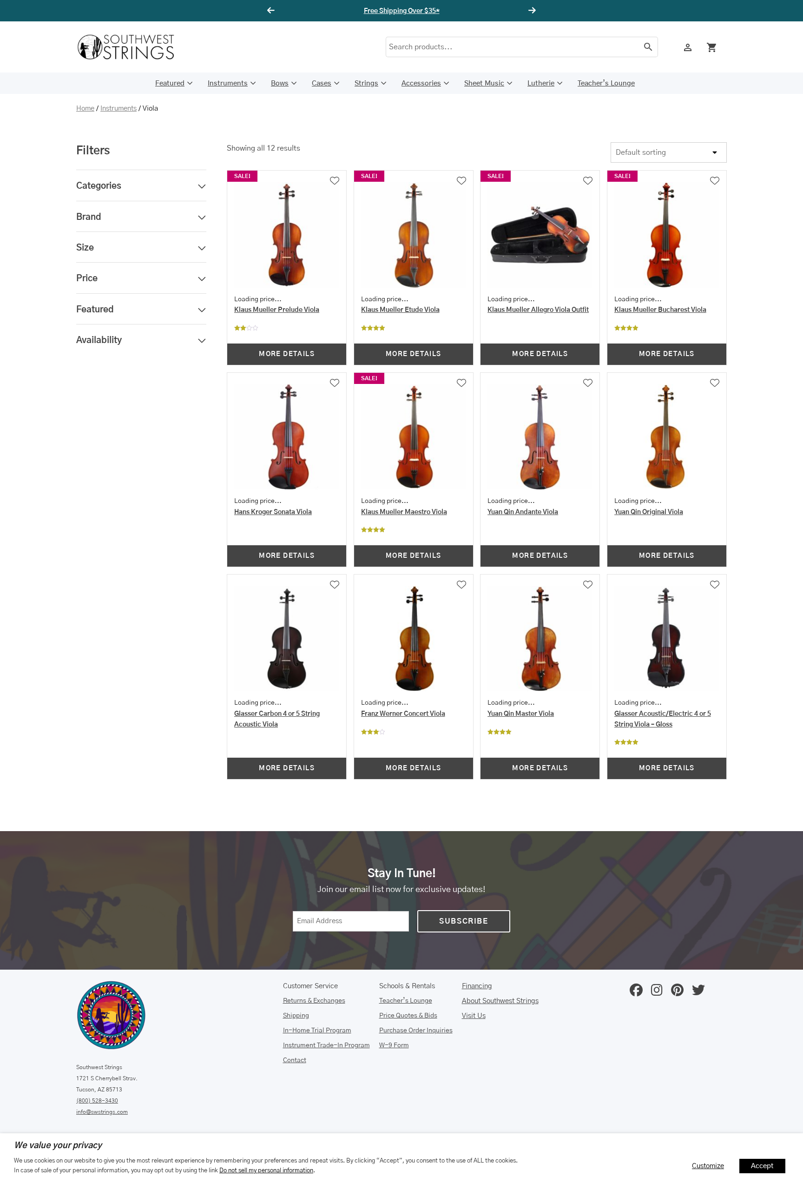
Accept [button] (762, 1166)
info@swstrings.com (102, 1112)
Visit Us (474, 1015)
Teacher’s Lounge (606, 83)
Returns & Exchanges (314, 1001)
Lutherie (540, 83)
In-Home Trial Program (317, 1030)
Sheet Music (484, 83)
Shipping (296, 1015)
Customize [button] (708, 1166)
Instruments (228, 83)
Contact (294, 1060)
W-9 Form (394, 1045)
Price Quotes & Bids (408, 1015)
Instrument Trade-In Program (326, 1045)
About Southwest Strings (500, 1001)
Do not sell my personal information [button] (266, 1170)
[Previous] (272, 10)
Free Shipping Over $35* (402, 11)
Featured (169, 83)
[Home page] (132, 47)
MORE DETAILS (287, 354)
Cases (321, 83)
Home (85, 108)
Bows (280, 83)
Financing (477, 986)
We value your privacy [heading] (58, 1146)
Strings (366, 83)
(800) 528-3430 (97, 1101)
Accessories (421, 83)
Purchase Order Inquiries (416, 1030)
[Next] (530, 10)
